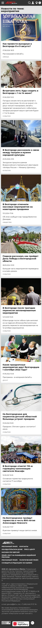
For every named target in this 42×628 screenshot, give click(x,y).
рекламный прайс (10, 560)
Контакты (23, 546)
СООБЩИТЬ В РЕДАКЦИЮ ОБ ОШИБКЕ (17, 563)
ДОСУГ (5, 380)
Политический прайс (28, 560)
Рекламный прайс (10, 546)
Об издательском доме (12, 549)
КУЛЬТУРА (7, 170)
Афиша (6, 57)
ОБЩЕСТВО (7, 222)
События (6, 116)
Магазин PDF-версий (11, 552)
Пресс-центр (29, 549)
